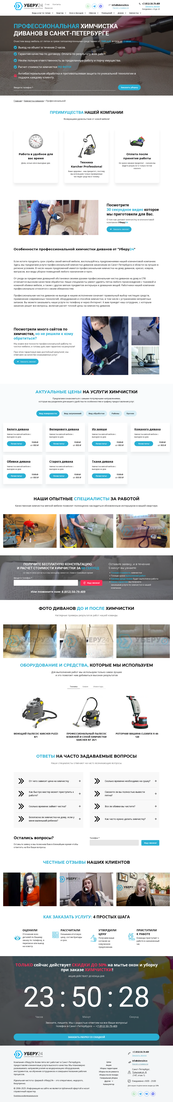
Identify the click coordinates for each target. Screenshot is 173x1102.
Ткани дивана (102, 461)
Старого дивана (61, 461)
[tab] (48, 413)
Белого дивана (18, 429)
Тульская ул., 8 (139, 1072)
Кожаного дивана (147, 429)
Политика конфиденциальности (26, 1096)
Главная (18, 100)
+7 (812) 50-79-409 (151, 3)
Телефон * (95, 838)
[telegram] (94, 6)
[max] (100, 6)
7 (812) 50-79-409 (107, 1026)
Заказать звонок (152, 6)
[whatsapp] (88, 6)
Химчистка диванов (34, 100)
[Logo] (28, 6)
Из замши (99, 429)
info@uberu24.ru (120, 5)
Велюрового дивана (64, 429)
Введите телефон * (23, 578)
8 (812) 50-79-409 (73, 591)
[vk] (146, 1093)
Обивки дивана (19, 461)
